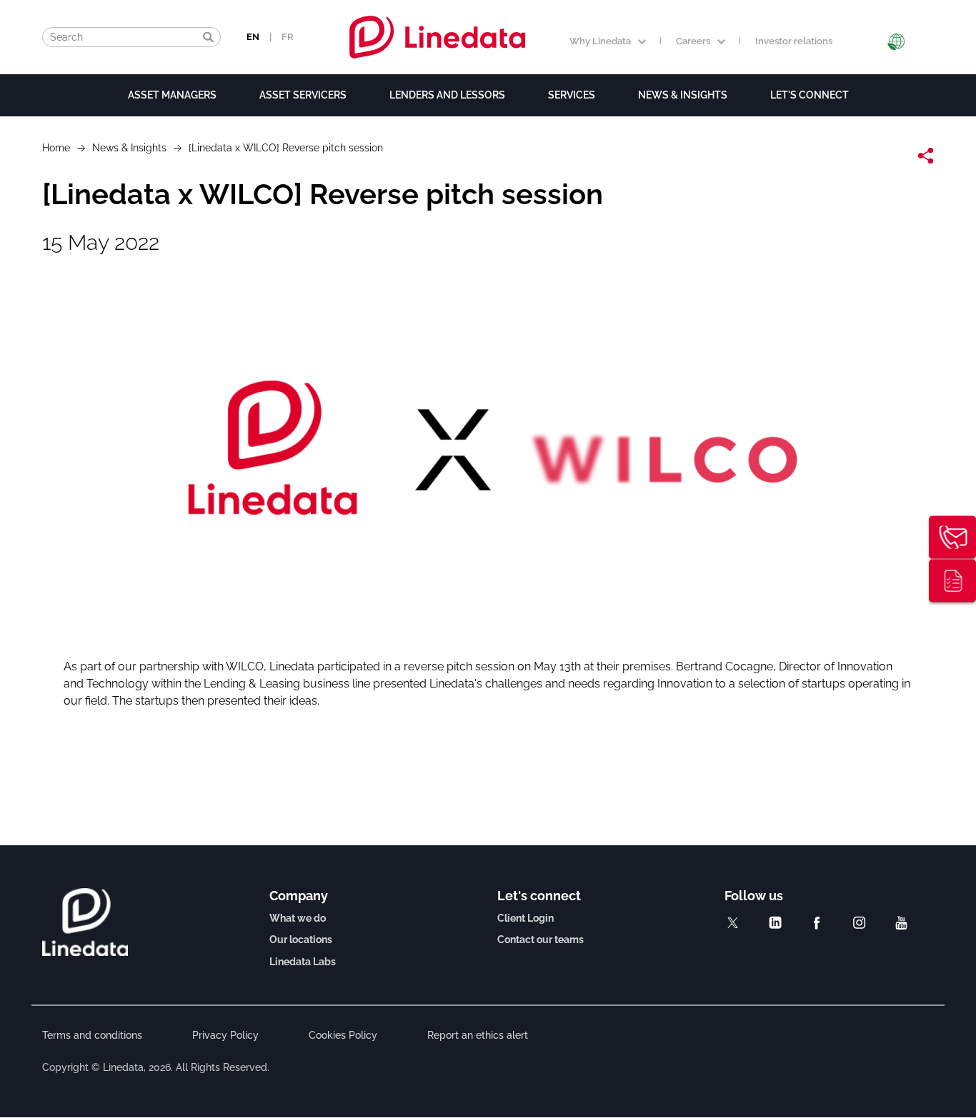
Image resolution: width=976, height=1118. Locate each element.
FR (288, 36)
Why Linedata (600, 41)
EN (253, 36)
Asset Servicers (303, 95)
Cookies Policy (343, 1035)
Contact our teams (540, 939)
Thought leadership (952, 581)
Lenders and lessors (447, 95)
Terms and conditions (92, 1035)
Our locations (300, 939)
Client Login (525, 918)
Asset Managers (172, 95)
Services (571, 95)
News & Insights (682, 95)
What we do (297, 918)
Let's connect (809, 95)
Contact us (952, 537)
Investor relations (793, 41)
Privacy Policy (225, 1035)
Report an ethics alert (477, 1035)
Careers (693, 41)
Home (56, 147)
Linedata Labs (302, 961)
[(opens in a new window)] (732, 923)
